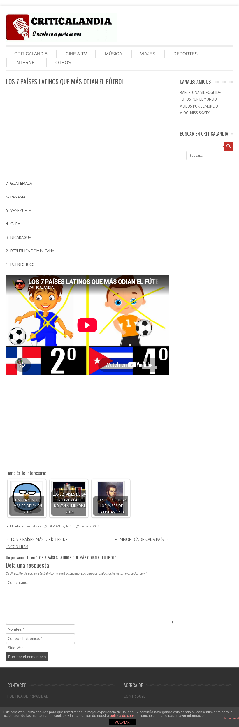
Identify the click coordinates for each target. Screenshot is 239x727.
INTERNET (26, 62)
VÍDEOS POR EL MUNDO (199, 106)
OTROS (63, 62)
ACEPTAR (122, 722)
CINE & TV (76, 53)
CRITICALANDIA (31, 53)
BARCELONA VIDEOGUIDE (200, 92)
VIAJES (147, 53)
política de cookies (124, 716)
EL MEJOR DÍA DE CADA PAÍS (142, 539)
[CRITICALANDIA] (61, 40)
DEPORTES (185, 53)
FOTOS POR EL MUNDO (198, 99)
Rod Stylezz (35, 526)
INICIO (70, 526)
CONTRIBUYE (134, 696)
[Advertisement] (87, 133)
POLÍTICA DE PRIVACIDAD (28, 696)
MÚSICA (113, 53)
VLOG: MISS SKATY (195, 112)
